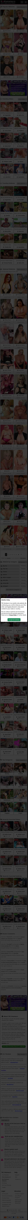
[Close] (26, 600)
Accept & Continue (14, 620)
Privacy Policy (13, 615)
